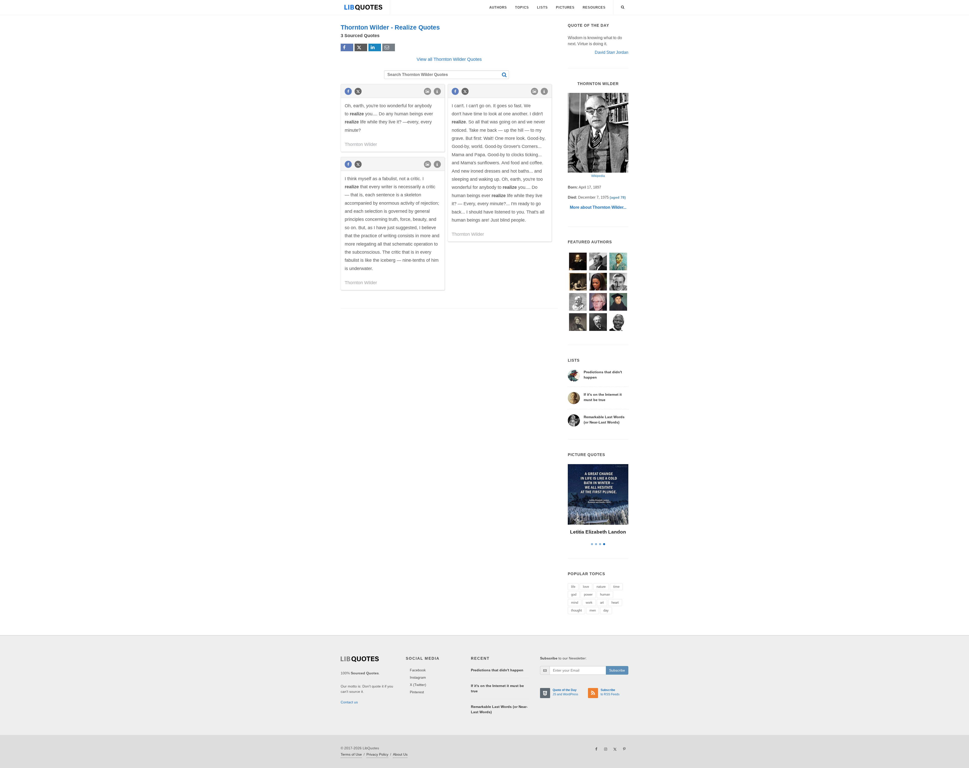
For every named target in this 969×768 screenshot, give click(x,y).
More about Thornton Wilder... (598, 207)
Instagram (418, 677)
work (589, 602)
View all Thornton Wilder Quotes (449, 59)
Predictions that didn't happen (497, 670)
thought (576, 610)
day (606, 610)
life (573, 587)
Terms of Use (351, 754)
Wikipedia (598, 176)
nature (601, 587)
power (588, 594)
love (586, 587)
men (592, 610)
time (616, 587)
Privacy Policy (377, 754)
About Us (400, 754)
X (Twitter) (418, 685)
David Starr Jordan (611, 52)
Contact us (349, 702)
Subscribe (617, 670)
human (605, 594)
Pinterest (417, 692)
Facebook (418, 670)
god (573, 594)
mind (574, 602)
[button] (623, 6)
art (602, 602)
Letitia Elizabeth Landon (598, 532)
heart (615, 602)
